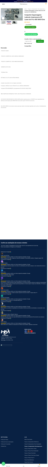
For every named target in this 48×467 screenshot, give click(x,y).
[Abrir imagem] (3, 18)
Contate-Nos (3, 446)
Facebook (18, 246)
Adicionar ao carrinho (30, 27)
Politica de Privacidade (5, 444)
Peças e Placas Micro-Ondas (30, 448)
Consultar (40, 41)
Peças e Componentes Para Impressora (36, 9)
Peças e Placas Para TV (29, 457)
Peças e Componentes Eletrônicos (31, 441)
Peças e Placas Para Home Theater (31, 455)
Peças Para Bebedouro (29, 459)
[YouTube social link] (31, 331)
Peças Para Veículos (28, 462)
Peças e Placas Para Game (30, 453)
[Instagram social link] (28, 331)
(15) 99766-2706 (30, 1)
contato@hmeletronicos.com (8, 337)
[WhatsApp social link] (35, 46)
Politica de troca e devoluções (7, 441)
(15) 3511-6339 (20, 1)
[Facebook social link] (32, 46)
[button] (3, 463)
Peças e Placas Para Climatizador (31, 450)
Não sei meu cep (28, 43)
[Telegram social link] (37, 46)
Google (12, 246)
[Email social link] (34, 46)
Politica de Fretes (4, 439)
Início (25, 9)
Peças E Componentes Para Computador (32, 444)
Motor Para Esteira (28, 439)
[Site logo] (23, 4)
